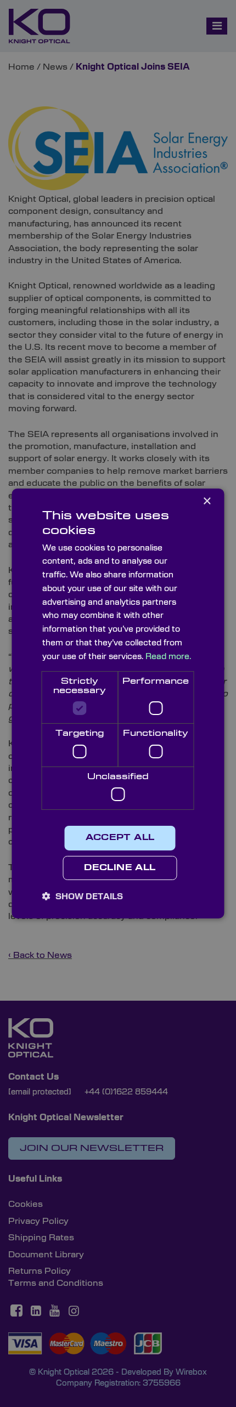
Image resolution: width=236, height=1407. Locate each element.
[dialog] (118, 703)
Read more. (168, 657)
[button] (82, 896)
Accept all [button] (120, 838)
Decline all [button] (119, 868)
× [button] (207, 501)
